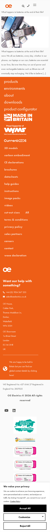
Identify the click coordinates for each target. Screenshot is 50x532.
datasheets (11, 176)
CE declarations (14, 162)
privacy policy (13, 227)
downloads (13, 102)
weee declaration (15, 255)
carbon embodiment (17, 155)
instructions (11, 191)
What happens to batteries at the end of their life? (22, 12)
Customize (24, 517)
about (8, 95)
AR (27, 212)
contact (8, 248)
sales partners (13, 234)
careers (9, 241)
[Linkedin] (14, 410)
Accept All (25, 508)
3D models (11, 148)
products (11, 81)
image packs (12, 198)
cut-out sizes (12, 212)
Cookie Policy (15, 501)
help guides (11, 184)
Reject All (25, 525)
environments (14, 88)
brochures (10, 169)
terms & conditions (16, 219)
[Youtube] (6, 410)
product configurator (20, 109)
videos (8, 205)
